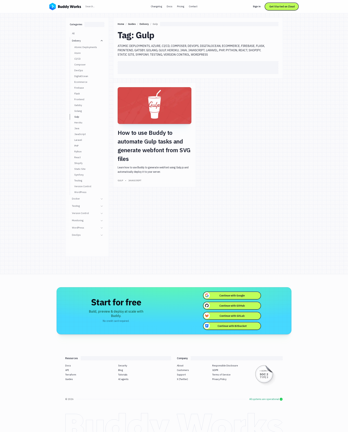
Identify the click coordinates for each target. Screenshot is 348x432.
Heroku (78, 122)
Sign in (257, 6)
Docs (169, 6)
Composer (80, 64)
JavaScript (80, 134)
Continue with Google (232, 295)
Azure (77, 53)
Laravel (78, 140)
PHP (76, 145)
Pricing (180, 6)
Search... (97, 6)
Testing (78, 180)
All (73, 33)
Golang (78, 111)
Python (78, 151)
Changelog (156, 6)
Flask (77, 93)
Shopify (78, 163)
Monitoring (77, 220)
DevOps (78, 70)
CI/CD (77, 58)
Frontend (79, 99)
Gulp (76, 116)
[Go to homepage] (65, 6)
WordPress (80, 192)
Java (76, 128)
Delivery (76, 40)
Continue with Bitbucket (232, 326)
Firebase (79, 87)
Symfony (79, 174)
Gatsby (78, 105)
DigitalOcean (81, 76)
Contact (193, 6)
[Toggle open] (101, 40)
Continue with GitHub (232, 305)
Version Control (82, 186)
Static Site (80, 169)
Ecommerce (80, 82)
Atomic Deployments (85, 47)
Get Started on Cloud (282, 6)
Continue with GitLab (232, 315)
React (77, 157)
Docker (76, 198)
